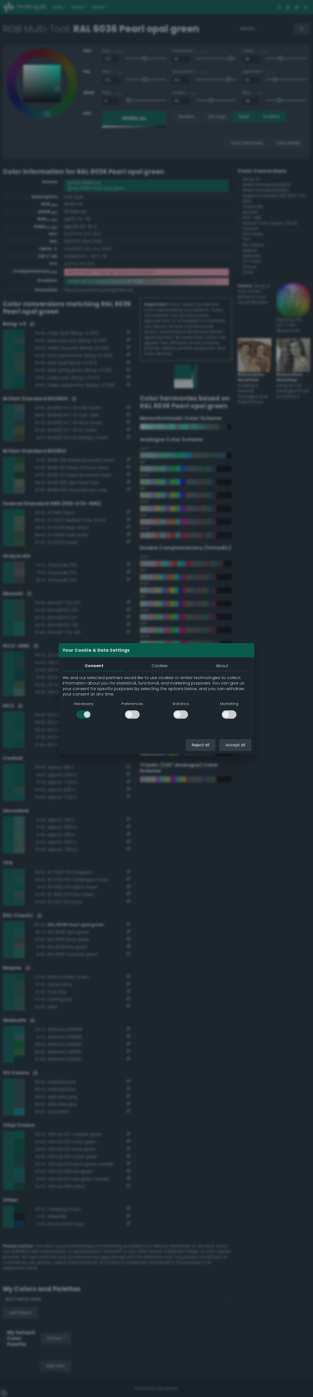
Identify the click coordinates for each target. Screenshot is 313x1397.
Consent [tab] (94, 666)
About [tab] (222, 666)
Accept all (235, 745)
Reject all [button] (200, 745)
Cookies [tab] (160, 666)
